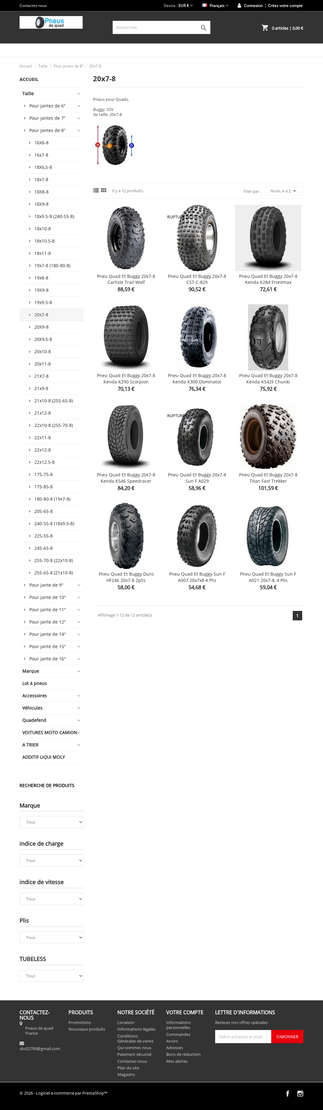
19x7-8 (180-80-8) (52, 265)
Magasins (126, 1074)
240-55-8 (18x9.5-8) (54, 523)
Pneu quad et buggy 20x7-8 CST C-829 (197, 279)
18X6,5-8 (43, 167)
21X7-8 (41, 376)
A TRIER (30, 745)
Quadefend (34, 720)
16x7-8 (41, 155)
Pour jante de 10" (47, 597)
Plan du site (128, 1068)
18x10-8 (42, 229)
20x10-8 (42, 351)
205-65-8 (43, 511)
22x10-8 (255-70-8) (53, 425)
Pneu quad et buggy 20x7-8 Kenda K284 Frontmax (268, 279)
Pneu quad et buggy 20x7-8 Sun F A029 (197, 478)
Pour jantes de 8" (47, 130)
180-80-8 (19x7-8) (52, 499)
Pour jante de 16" (47, 659)
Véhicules (32, 708)
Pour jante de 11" (47, 610)
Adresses (174, 1047)
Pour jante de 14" (47, 634)
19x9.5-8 (43, 302)
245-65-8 (43, 548)
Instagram (300, 1094)
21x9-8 (41, 388)
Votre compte (184, 1012)
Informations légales (136, 1029)
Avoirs (172, 1041)
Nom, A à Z (284, 191)
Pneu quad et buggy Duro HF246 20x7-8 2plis (126, 577)
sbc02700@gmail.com (40, 1048)
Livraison (125, 1022)
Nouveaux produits (86, 1029)
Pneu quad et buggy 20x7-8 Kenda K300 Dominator (197, 378)
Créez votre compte (285, 5)
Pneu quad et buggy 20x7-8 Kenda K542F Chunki (268, 378)
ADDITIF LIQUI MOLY (43, 757)
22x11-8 (42, 437)
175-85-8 (43, 487)
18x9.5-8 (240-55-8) (54, 216)
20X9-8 (41, 327)
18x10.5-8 (44, 241)
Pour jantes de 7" (47, 118)
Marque (30, 671)
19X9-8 (41, 290)
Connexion (253, 5)
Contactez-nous (33, 5)
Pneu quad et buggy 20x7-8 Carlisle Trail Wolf (126, 279)
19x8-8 (41, 278)
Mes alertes (177, 1061)
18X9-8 (41, 204)
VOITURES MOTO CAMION (49, 732)
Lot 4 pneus (34, 683)
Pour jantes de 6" (47, 106)
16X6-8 (41, 143)
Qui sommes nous (134, 1047)
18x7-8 (41, 179)
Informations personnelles (178, 1025)
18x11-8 (42, 253)
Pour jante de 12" (47, 622)
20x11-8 (42, 364)
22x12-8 (42, 450)
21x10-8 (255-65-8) (53, 401)
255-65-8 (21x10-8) (53, 573)
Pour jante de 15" (47, 646)
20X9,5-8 (43, 339)
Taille (28, 93)
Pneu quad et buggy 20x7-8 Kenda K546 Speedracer (126, 478)
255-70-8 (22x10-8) (53, 560)
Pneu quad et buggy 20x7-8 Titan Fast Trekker (268, 478)
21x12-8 (42, 413)
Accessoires (34, 696)
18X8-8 (41, 192)
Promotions (79, 1022)
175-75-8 (43, 474)
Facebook (288, 1094)
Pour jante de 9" (46, 585)
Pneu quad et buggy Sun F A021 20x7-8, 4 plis (268, 577)
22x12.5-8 (44, 462)
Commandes (178, 1034)
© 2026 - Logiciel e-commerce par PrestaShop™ (63, 1093)
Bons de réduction (183, 1054)
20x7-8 (41, 315)
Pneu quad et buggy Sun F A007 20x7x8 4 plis (197, 577)
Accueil (29, 79)
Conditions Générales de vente (135, 1038)
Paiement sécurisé (134, 1054)
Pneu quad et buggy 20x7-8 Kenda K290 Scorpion (126, 378)
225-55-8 (43, 536)
